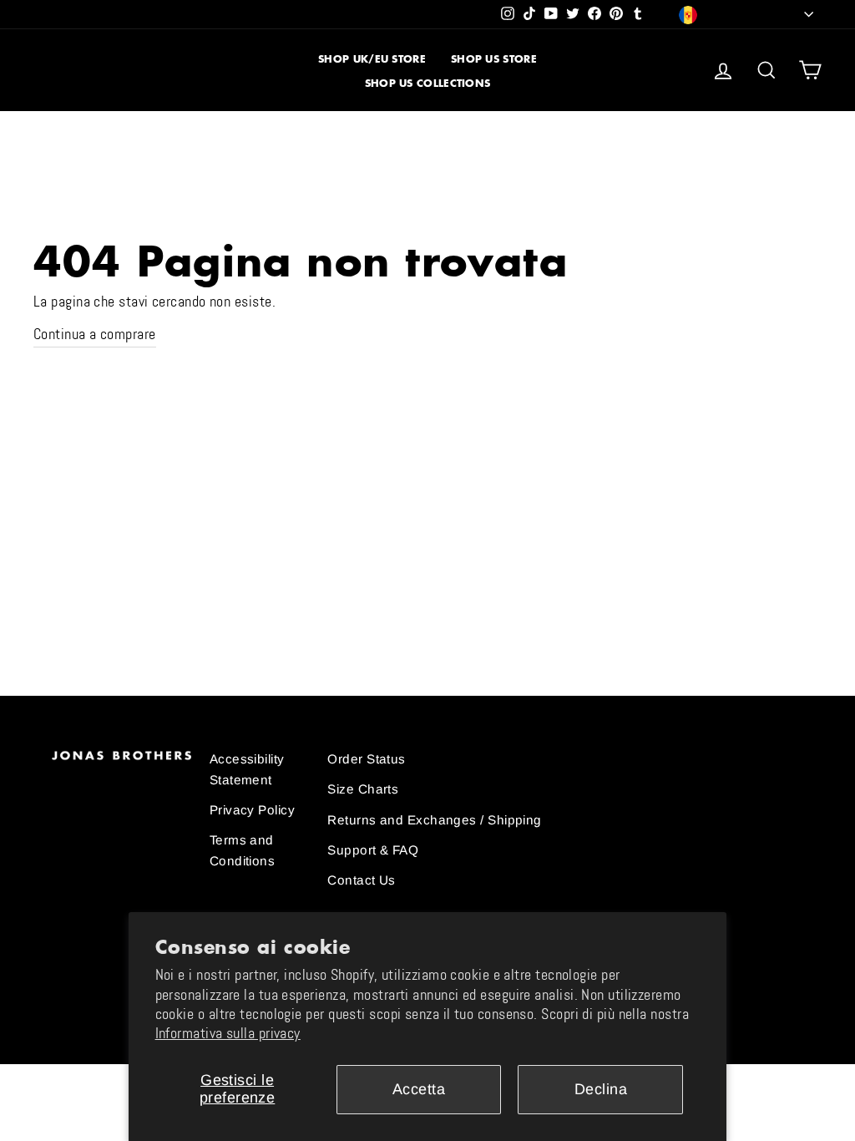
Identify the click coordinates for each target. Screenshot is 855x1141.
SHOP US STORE (494, 59)
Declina (600, 1089)
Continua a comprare (94, 334)
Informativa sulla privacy (228, 1033)
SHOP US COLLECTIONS (428, 83)
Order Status (366, 759)
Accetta (418, 1089)
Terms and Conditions (243, 850)
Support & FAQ (372, 850)
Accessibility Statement (247, 769)
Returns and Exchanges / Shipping (434, 820)
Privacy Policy (252, 810)
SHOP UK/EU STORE (372, 59)
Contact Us (361, 880)
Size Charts (362, 789)
